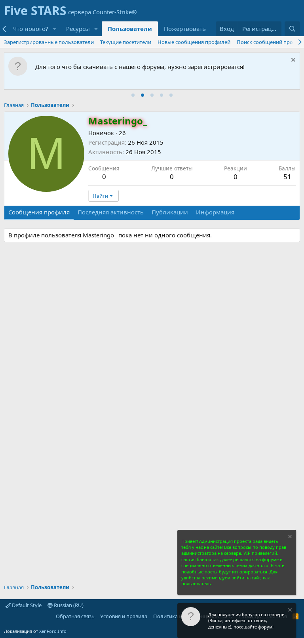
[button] (54, 28)
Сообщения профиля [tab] (39, 212)
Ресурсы (78, 28)
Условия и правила (123, 616)
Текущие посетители (125, 42)
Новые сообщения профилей (194, 42)
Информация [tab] (215, 212)
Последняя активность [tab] (111, 212)
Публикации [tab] (170, 212)
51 (287, 176)
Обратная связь (75, 616)
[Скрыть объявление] (292, 61)
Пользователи (130, 28)
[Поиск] (292, 28)
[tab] (133, 95)
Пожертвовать (185, 28)
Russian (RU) (68, 605)
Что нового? (30, 28)
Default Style (26, 605)
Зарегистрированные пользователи (49, 42)
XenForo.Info (52, 631)
